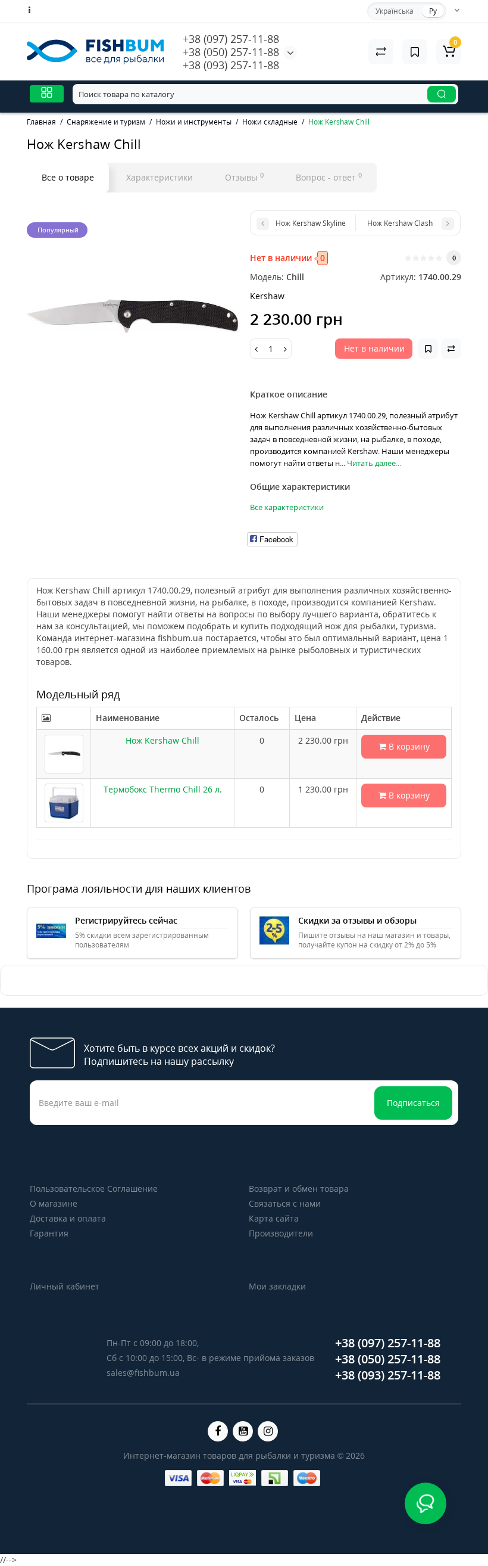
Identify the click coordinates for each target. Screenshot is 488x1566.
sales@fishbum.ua (143, 1372)
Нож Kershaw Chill (162, 740)
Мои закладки (277, 1286)
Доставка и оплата (68, 1218)
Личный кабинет (64, 1286)
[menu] (47, 93)
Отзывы (244, 177)
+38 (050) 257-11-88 (231, 52)
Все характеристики (287, 507)
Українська (395, 11)
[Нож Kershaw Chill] (132, 316)
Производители (281, 1233)
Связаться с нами (285, 1203)
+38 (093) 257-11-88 (231, 65)
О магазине (53, 1203)
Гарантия (49, 1233)
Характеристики (159, 177)
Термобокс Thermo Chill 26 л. (163, 789)
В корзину (408, 746)
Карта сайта (274, 1218)
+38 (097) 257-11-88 (231, 39)
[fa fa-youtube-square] (243, 1431)
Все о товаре (68, 177)
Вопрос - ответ (329, 177)
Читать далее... (374, 463)
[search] (441, 94)
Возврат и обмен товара (299, 1188)
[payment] (178, 1478)
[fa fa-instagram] (268, 1431)
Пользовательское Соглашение (94, 1188)
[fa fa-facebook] (218, 1431)
